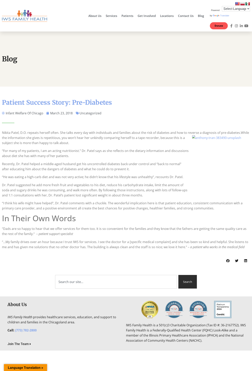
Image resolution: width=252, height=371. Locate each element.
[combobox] (116, 282)
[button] (227, 260)
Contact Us (186, 16)
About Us (94, 16)
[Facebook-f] (231, 26)
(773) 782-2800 (26, 330)
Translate (224, 15)
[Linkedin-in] (241, 26)
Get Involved (147, 16)
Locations (167, 16)
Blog (201, 16)
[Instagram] (236, 26)
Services (111, 16)
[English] (237, 4)
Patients (127, 16)
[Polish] (242, 4)
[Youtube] (246, 26)
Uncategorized (90, 113)
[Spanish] (247, 4)
